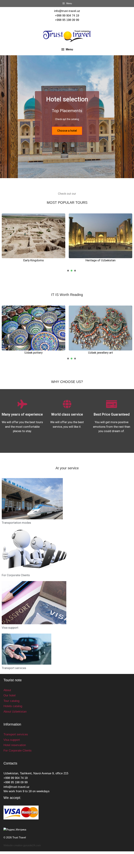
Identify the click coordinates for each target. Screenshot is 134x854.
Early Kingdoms (33, 260)
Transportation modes (16, 522)
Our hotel (9, 695)
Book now (67, 136)
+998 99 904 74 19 (67, 15)
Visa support (10, 627)
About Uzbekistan (15, 711)
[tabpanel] (33, 238)
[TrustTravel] (67, 36)
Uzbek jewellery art (100, 352)
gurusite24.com (32, 845)
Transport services (14, 668)
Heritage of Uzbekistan (100, 260)
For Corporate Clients (16, 575)
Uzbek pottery (33, 352)
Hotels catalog (12, 706)
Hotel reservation (14, 745)
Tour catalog (11, 701)
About (7, 690)
